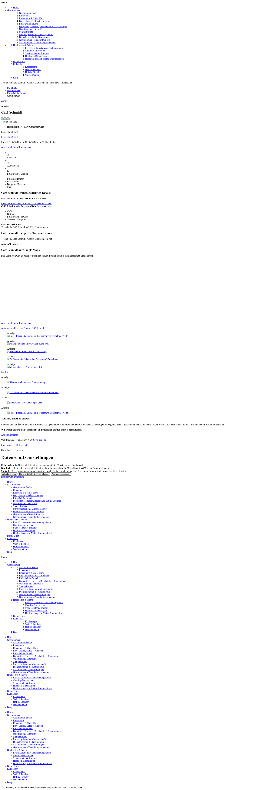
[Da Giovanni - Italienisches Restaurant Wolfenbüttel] (33, 359)
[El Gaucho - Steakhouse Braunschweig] (27, 351)
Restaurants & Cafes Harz (25, 492)
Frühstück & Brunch (23, 498)
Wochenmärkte (20, 549)
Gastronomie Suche (22, 487)
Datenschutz (22, 445)
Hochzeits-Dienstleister (24, 530)
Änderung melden (9, 435)
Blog (9, 552)
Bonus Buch (13, 535)
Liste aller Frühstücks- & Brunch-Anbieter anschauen (26, 203)
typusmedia (41, 440)
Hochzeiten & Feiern (17, 519)
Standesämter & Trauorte (25, 527)
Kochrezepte (19, 541)
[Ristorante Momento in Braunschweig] (26, 382)
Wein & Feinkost (21, 544)
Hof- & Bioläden (21, 546)
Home (10, 482)
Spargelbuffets (20, 506)
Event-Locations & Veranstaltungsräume (32, 522)
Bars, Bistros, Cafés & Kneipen (28, 495)
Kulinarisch (12, 538)
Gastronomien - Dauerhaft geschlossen (31, 517)
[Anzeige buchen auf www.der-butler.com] (28, 343)
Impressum (6, 445)
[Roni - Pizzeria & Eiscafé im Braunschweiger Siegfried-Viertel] (38, 336)
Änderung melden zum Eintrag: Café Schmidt (22, 328)
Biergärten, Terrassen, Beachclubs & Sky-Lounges (37, 500)
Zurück (4, 101)
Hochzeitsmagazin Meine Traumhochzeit (32, 533)
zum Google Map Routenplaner (16, 147)
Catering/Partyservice (23, 525)
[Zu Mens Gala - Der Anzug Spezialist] (24, 367)
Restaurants (18, 490)
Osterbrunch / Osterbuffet (25, 503)
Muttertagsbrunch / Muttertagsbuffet (30, 509)
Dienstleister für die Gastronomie (28, 511)
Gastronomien (13, 484)
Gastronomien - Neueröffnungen (28, 514)
